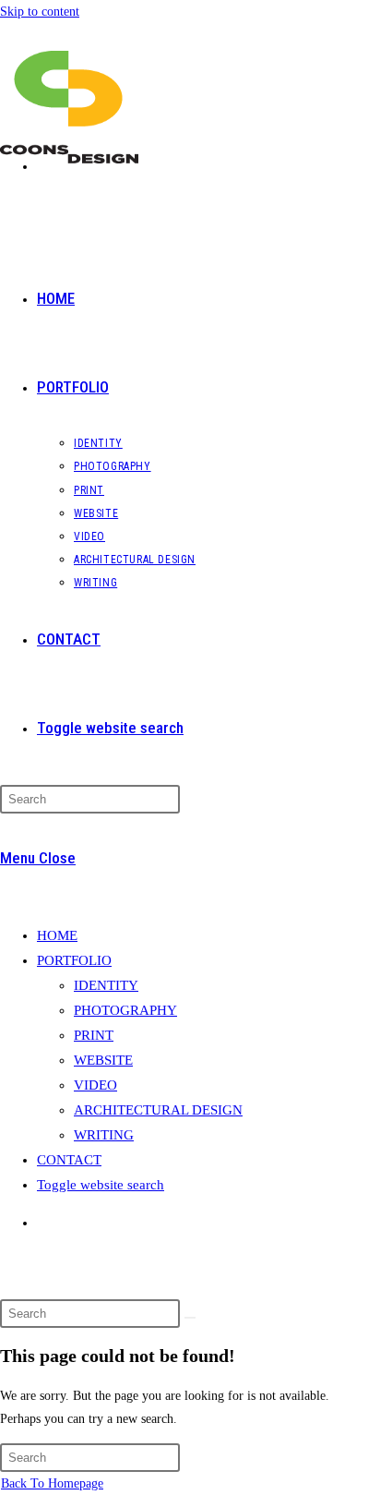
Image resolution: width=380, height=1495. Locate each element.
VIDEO (95, 1085)
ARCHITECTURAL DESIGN (158, 1110)
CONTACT (69, 1159)
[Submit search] (190, 1318)
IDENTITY (106, 985)
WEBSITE (103, 1060)
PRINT (93, 1035)
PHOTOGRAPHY (125, 1010)
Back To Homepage (52, 1483)
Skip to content (39, 11)
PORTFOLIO (74, 960)
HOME (57, 935)
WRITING (104, 1134)
